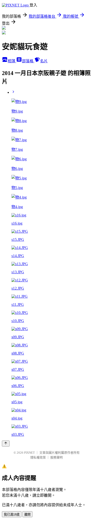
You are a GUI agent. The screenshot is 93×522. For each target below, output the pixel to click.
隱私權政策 (38, 457)
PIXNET (29, 452)
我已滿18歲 (12, 514)
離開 (27, 514)
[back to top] (6, 444)
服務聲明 (56, 457)
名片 (44, 61)
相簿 (12, 61)
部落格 (28, 61)
